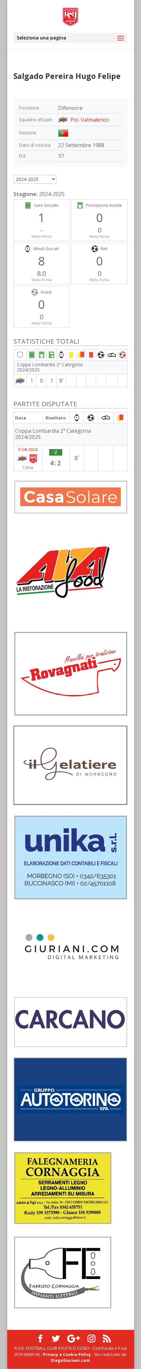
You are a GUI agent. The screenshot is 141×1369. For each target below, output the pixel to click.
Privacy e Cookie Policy (67, 1354)
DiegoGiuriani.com (70, 1360)
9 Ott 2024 (27, 449)
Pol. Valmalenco (89, 119)
